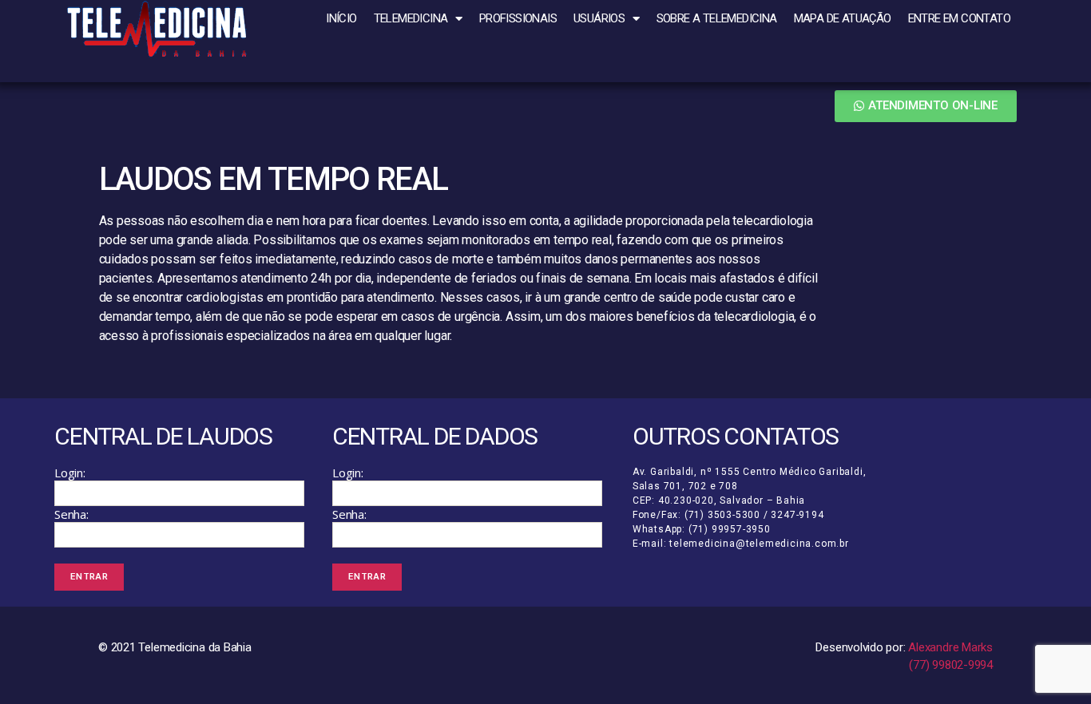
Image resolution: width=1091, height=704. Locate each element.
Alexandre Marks (950, 647)
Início (341, 18)
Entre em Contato (959, 18)
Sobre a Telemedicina (717, 18)
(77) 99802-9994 (951, 665)
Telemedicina (411, 18)
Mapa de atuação (842, 18)
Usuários (599, 18)
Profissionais (518, 18)
